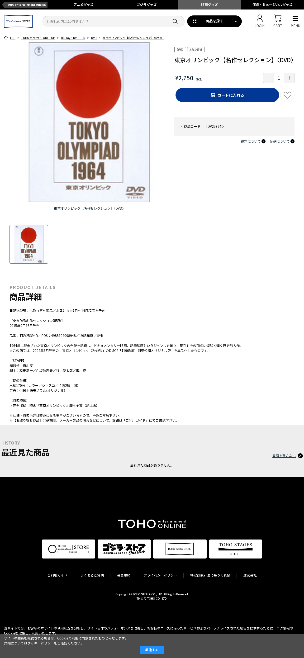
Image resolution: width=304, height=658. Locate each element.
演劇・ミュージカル (272, 4)
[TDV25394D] (29, 244)
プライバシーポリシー (160, 575)
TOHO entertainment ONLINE (26, 4)
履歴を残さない (284, 455)
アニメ (83, 4)
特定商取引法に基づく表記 (210, 575)
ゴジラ (147, 4)
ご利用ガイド (57, 575)
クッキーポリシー (40, 643)
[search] (175, 21)
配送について (280, 141)
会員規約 (123, 575)
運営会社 (250, 575)
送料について (251, 141)
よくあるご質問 (92, 575)
